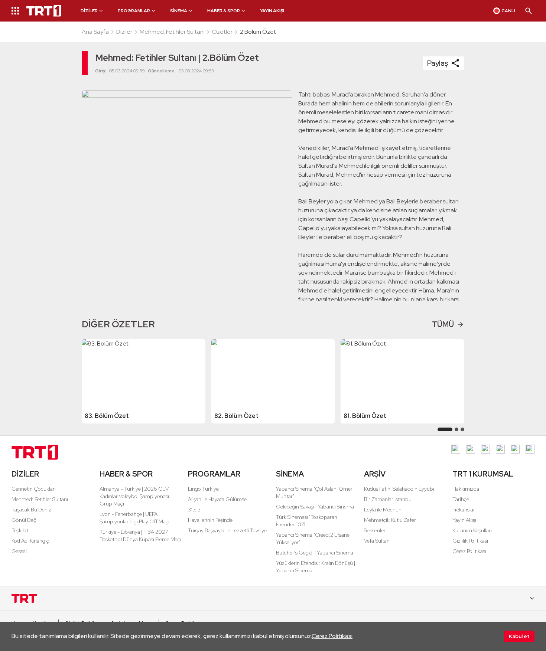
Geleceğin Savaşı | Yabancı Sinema (315, 506)
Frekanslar (463, 509)
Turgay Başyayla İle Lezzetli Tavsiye (227, 530)
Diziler (124, 32)
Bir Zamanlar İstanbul (388, 499)
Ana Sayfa (95, 32)
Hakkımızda (465, 488)
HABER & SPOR (126, 474)
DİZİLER (25, 474)
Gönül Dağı (25, 520)
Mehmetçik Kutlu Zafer (390, 520)
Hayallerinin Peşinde (210, 520)
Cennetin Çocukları (34, 488)
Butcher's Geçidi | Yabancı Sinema (314, 552)
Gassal (19, 551)
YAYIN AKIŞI (272, 11)
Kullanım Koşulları (472, 530)
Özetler (222, 32)
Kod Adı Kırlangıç (30, 540)
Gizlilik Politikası (470, 540)
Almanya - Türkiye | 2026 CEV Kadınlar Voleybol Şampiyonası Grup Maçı (134, 496)
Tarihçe (460, 499)
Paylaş (437, 63)
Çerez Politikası (332, 636)
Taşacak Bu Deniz (31, 509)
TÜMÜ (443, 324)
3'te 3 (194, 509)
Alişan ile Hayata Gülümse (217, 499)
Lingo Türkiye (203, 488)
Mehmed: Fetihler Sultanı (172, 32)
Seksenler (375, 530)
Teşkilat (20, 530)
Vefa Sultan (377, 540)
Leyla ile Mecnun (383, 509)
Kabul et (519, 636)
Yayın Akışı (464, 520)
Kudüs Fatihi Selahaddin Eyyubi (399, 488)
